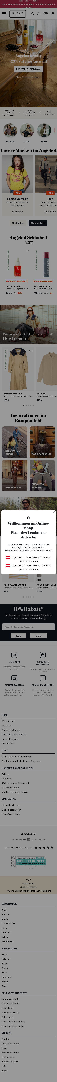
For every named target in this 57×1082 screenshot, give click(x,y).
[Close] (53, 512)
